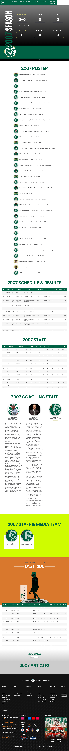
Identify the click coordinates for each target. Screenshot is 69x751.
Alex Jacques (24, 272)
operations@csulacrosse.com (8, 733)
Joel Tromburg (24, 227)
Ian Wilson (23, 154)
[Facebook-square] (64, 2)
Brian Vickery (24, 125)
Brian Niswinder (27, 543)
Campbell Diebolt (25, 210)
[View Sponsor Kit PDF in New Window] (26, 695)
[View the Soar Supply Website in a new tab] (35, 725)
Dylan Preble (24, 176)
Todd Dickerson (25, 233)
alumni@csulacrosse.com (7, 726)
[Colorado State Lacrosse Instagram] (22, 718)
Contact (52, 3)
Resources (52, 1)
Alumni (44, 1)
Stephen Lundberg (25, 120)
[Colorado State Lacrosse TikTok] (37, 718)
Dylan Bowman (25, 216)
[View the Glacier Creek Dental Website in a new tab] (29, 725)
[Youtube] (61, 2)
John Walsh (24, 114)
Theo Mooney (24, 193)
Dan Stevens (24, 142)
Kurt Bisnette (24, 97)
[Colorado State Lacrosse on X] (26, 718)
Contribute (37, 1)
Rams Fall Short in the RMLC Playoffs (56, 740)
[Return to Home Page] (2, 2)
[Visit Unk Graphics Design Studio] (33, 680)
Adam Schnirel (25, 148)
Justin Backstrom (25, 221)
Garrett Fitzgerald (25, 187)
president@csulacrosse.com (8, 722)
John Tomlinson (25, 91)
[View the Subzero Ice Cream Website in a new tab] (22, 730)
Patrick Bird (23, 74)
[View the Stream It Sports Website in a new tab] (27, 730)
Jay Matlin (23, 108)
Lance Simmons (25, 165)
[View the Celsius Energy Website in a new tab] (22, 725)
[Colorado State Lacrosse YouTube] (33, 718)
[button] (18, 585)
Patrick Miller (24, 250)
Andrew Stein (24, 261)
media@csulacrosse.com (7, 737)
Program (14, 1)
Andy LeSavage (24, 86)
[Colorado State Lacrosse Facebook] (29, 718)
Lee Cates (23, 80)
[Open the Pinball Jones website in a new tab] (32, 730)
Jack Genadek (22, 171)
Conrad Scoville (24, 255)
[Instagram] (59, 2)
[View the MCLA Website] (25, 738)
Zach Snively (22, 159)
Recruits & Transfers (25, 1)
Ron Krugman (11, 543)
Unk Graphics (52, 746)
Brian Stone (23, 103)
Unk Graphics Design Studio (42, 680)
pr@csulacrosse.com (6, 730)
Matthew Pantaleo (25, 137)
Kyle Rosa (23, 244)
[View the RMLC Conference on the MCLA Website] (33, 738)
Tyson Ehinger (23, 182)
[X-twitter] (67, 2)
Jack (22, 596)
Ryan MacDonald (25, 199)
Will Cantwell (24, 238)
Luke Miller (23, 267)
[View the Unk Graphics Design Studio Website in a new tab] (38, 730)
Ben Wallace (24, 204)
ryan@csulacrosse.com (7, 718)
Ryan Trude (24, 131)
